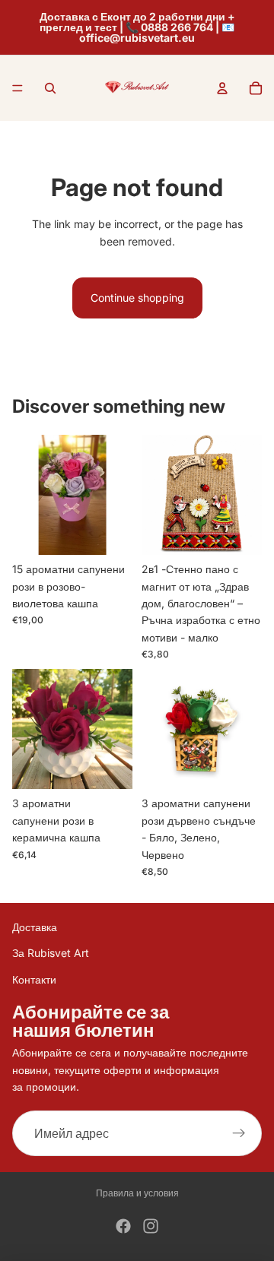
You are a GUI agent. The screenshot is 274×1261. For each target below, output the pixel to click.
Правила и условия (137, 1193)
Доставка (34, 926)
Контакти (34, 979)
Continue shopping (137, 297)
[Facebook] (123, 1226)
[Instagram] (151, 1226)
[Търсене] (50, 88)
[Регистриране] (239, 1133)
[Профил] (222, 88)
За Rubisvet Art (50, 952)
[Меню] (17, 88)
